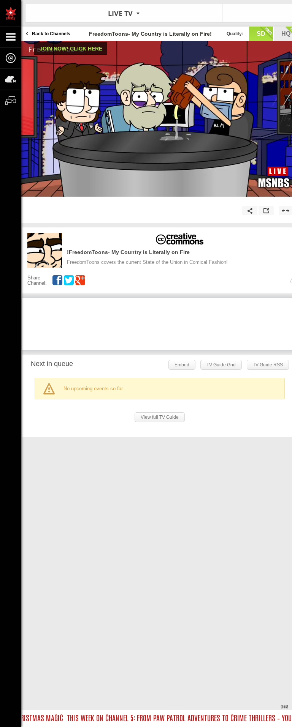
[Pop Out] (266, 210)
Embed (182, 364)
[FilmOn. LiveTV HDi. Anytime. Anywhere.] (10, 13)
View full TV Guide (160, 417)
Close (284, 706)
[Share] (249, 210)
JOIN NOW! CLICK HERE (71, 49)
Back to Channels (51, 33)
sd (261, 33)
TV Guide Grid (221, 364)
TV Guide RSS (268, 364)
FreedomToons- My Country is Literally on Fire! (128, 252)
